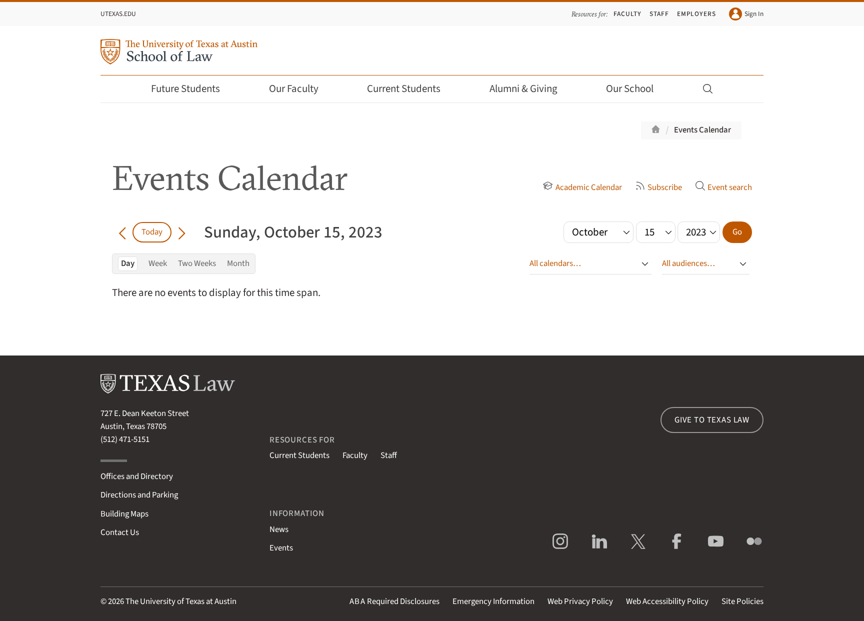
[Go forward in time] (182, 232)
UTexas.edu (118, 13)
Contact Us (119, 532)
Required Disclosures (395, 602)
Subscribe (665, 188)
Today (152, 232)
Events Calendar (702, 130)
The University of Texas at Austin (181, 602)
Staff (659, 13)
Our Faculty (293, 89)
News (279, 530)
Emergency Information (493, 602)
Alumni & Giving (524, 89)
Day (127, 264)
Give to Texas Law (712, 420)
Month (238, 264)
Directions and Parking (139, 495)
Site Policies (743, 602)
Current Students (403, 89)
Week (157, 264)
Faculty (628, 13)
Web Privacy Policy (580, 602)
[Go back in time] (122, 232)
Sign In (754, 13)
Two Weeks (197, 264)
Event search (730, 188)
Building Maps (124, 514)
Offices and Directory (136, 476)
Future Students (185, 89)
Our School (630, 89)
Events (281, 548)
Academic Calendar (589, 188)
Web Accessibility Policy (667, 602)
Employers (696, 13)
